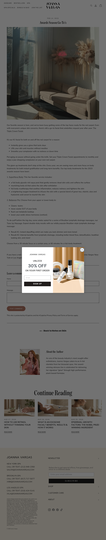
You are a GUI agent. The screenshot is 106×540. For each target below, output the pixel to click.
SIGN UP (37, 284)
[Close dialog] (81, 249)
